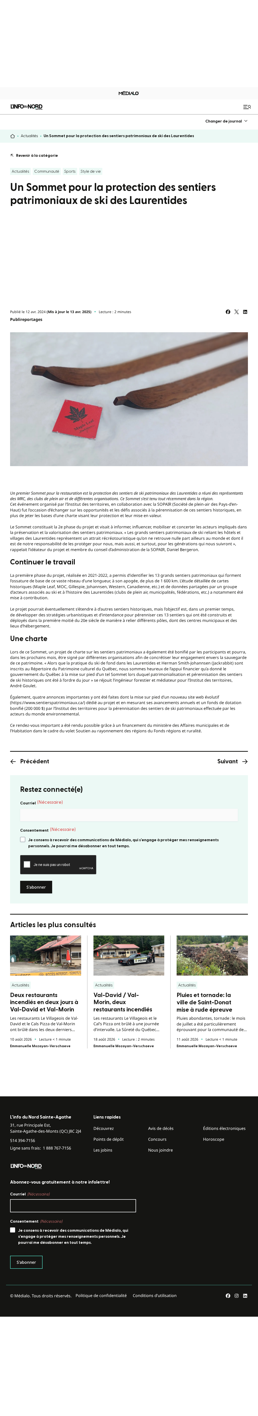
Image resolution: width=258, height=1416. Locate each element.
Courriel (41, 802)
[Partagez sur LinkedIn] (245, 312)
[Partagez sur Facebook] (228, 312)
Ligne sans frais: (40, 1148)
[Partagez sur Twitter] (236, 312)
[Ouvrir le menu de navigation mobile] (247, 107)
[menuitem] (226, 121)
